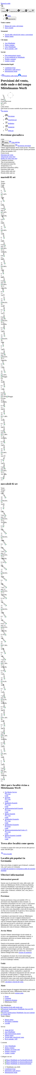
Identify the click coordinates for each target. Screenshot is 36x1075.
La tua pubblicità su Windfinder (15, 57)
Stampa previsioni (9, 145)
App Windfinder (10, 43)
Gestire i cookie (10, 61)
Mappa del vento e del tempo (14, 26)
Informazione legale (11, 71)
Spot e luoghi (9, 28)
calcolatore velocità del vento (14, 982)
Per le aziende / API (11, 48)
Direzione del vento (7, 155)
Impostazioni (11, 19)
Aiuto (9, 16)
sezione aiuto (19, 993)
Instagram (29, 1062)
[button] (18, 6)
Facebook (24, 76)
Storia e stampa (9, 45)
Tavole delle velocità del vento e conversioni (19, 34)
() (8, 157)
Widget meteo (9, 36)
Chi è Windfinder (10, 47)
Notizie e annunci (10, 59)
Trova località (7, 854)
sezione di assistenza (25, 952)
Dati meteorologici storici (13, 55)
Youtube (28, 1063)
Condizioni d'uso (10, 68)
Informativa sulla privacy (12, 69)
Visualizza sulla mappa (11, 76)
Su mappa (5, 111)
